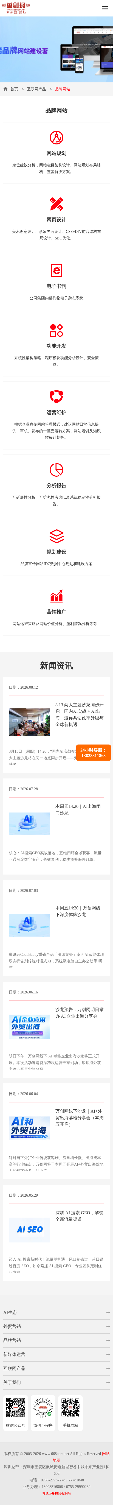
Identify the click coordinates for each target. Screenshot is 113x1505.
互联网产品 (36, 89)
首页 (14, 89)
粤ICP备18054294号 (56, 1493)
